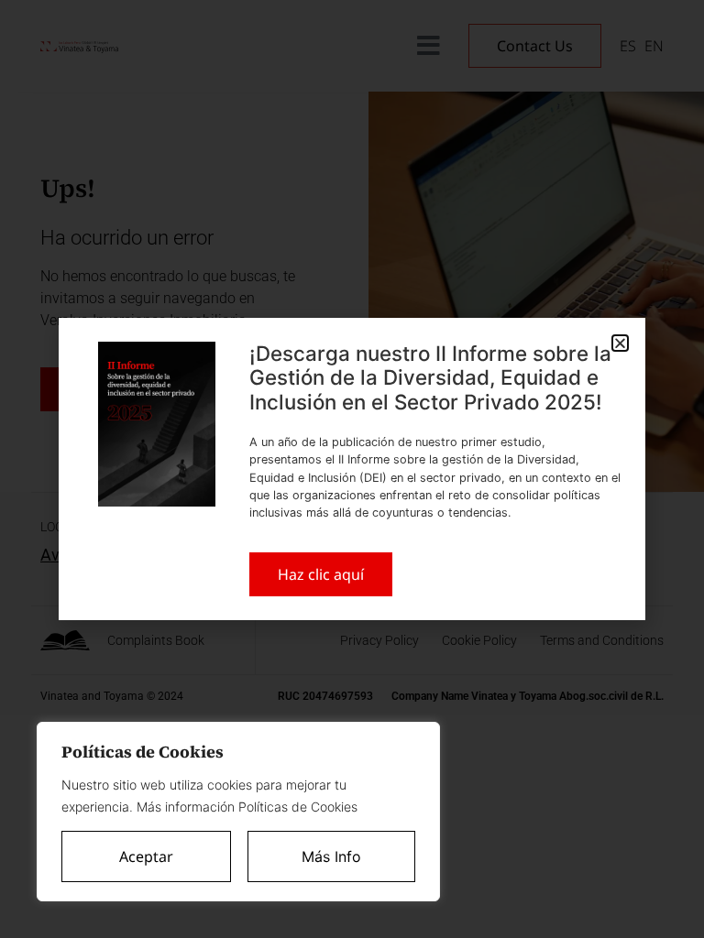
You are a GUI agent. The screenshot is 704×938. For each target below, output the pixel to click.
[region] (238, 811)
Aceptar (146, 856)
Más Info (331, 856)
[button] (620, 343)
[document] (352, 469)
